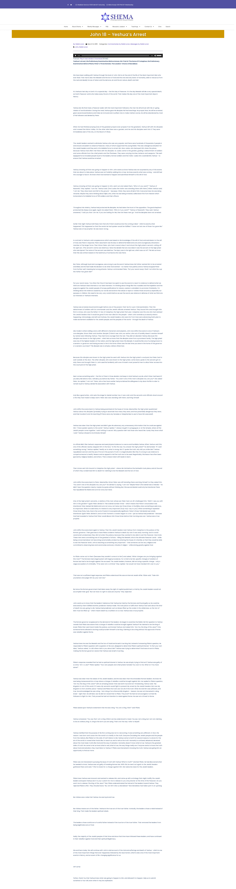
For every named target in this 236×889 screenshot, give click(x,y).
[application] (118, 55)
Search (168, 26)
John (77, 47)
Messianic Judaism (118, 26)
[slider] (159, 55)
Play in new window (87, 59)
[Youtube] (71, 4)
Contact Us (148, 26)
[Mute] (155, 56)
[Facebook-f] (68, 4)
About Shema (76, 26)
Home (66, 26)
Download (98, 59)
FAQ (107, 26)
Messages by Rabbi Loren (139, 44)
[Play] (76, 56)
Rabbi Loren (83, 47)
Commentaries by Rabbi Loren (119, 44)
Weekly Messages (93, 26)
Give (159, 26)
